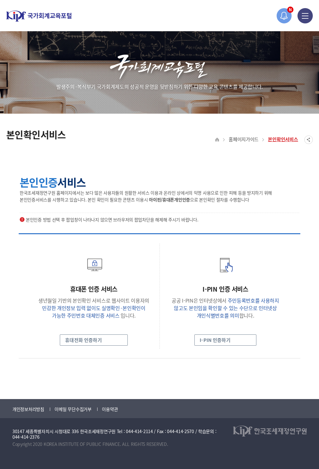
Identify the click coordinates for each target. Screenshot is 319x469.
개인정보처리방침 (28, 409)
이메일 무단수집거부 (73, 409)
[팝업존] (284, 15)
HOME (217, 140)
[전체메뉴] (305, 15)
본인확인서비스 (283, 139)
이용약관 (110, 409)
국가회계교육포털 (39, 16)
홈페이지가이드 (244, 139)
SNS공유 (308, 140)
